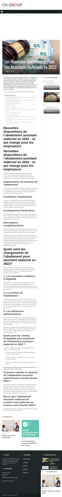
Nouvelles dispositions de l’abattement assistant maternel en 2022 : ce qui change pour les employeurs (20, 98)
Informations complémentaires (12, 107)
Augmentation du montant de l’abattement (14, 103)
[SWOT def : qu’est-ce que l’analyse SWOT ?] (51, 480)
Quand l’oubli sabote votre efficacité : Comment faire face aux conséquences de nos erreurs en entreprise (52, 83)
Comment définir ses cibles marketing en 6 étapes (54, 468)
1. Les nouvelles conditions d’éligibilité (13, 112)
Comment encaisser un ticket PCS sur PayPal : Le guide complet (52, 109)
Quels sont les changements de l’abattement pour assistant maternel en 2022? (20, 110)
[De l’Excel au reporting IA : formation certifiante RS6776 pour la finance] (30, 428)
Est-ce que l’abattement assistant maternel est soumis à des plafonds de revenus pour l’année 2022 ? (20, 123)
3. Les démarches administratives (13, 115)
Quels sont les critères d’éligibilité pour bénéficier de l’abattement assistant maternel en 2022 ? (20, 117)
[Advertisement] (31, 28)
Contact (4, 475)
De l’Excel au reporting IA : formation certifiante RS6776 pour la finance (29, 443)
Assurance (25, 462)
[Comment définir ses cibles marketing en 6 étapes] (45, 467)
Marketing (25, 472)
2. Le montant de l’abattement (12, 113)
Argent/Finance (26, 459)
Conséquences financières (11, 106)
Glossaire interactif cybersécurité (10, 477)
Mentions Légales (6, 472)
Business (45, 488)
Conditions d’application (11, 104)
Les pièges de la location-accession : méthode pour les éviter (55, 460)
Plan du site (5, 474)
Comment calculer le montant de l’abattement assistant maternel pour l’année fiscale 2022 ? (21, 120)
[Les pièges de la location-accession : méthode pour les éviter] (45, 460)
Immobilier (25, 469)
